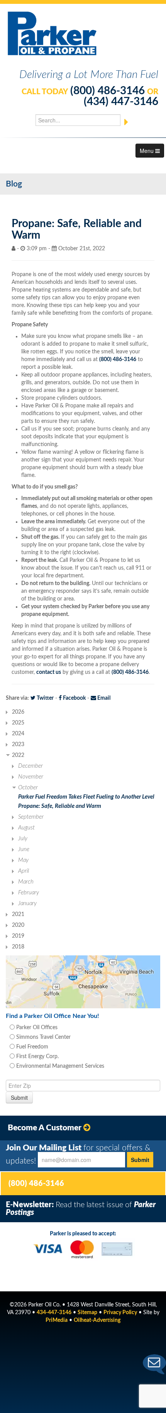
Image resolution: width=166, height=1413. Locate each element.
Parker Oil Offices (36, 1027)
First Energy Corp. (37, 1056)
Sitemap (87, 1312)
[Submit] (126, 122)
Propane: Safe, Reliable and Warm (59, 806)
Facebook (74, 698)
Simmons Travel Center (43, 1037)
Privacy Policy (120, 1312)
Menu (147, 150)
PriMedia (57, 1320)
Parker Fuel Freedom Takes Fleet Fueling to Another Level (86, 797)
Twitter (45, 698)
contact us (48, 672)
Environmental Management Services (59, 1066)
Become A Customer (45, 1128)
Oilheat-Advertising (97, 1320)
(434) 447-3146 (121, 101)
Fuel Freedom (31, 1047)
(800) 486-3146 (107, 90)
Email (103, 698)
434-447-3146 (54, 1312)
